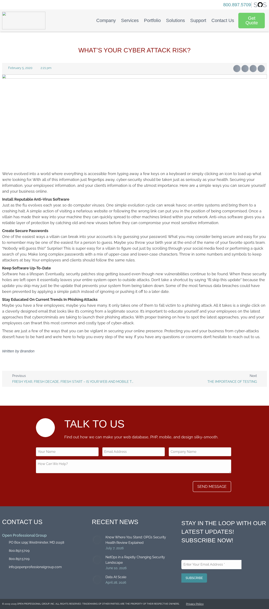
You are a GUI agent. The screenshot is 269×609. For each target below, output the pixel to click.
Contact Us (222, 20)
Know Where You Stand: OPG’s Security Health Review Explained (135, 540)
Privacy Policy (195, 603)
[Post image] (97, 540)
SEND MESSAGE (212, 486)
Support (198, 20)
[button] (236, 68)
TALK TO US (94, 424)
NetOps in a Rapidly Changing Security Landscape (135, 560)
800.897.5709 (237, 4)
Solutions (175, 20)
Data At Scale (115, 577)
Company (106, 20)
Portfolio (152, 20)
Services (130, 20)
